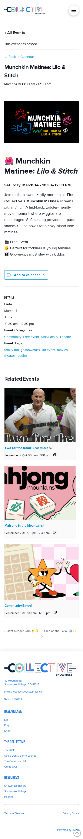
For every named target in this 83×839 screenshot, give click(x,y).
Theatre (65, 337)
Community (12, 337)
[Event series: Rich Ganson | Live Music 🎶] (54, 454)
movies (62, 350)
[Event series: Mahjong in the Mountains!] (54, 532)
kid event (48, 350)
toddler (21, 356)
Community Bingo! (18, 606)
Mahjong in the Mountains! (23, 525)
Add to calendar (27, 275)
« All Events (14, 32)
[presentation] (40, 415)
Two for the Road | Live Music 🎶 (28, 448)
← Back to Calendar (19, 57)
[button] (74, 10)
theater (9, 356)
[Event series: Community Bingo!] (55, 612)
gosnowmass (30, 350)
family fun (11, 350)
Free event (31, 337)
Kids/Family (49, 337)
